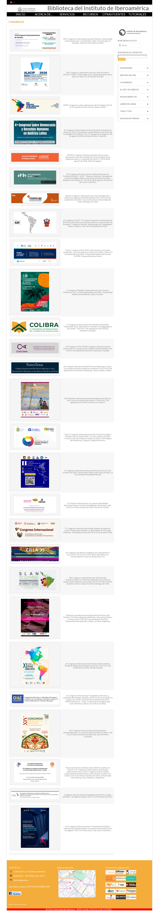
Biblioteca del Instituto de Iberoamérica (98, 7)
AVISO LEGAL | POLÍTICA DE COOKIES (94, 909)
